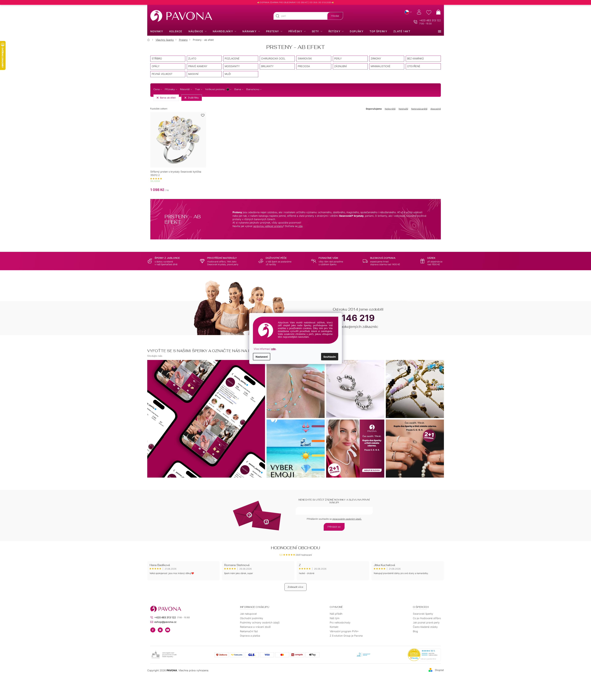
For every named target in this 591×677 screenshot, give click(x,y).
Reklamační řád (249, 631)
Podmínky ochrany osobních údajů (260, 622)
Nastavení (262, 356)
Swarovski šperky (423, 613)
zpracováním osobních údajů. (347, 519)
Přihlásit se (334, 526)
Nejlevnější (390, 108)
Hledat (335, 15)
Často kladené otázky (425, 626)
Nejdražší (403, 108)
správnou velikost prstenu (268, 226)
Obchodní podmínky (251, 618)
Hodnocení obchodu (295, 547)
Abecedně (435, 108)
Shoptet (439, 670)
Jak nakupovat (248, 613)
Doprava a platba (250, 635)
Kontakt (334, 626)
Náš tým (334, 618)
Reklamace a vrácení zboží (255, 626)
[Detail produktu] (178, 139)
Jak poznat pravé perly (426, 622)
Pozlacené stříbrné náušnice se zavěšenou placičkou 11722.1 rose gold (29, 667)
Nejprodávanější (419, 108)
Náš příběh (336, 613)
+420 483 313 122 (430, 20)
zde (273, 348)
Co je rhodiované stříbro (427, 618)
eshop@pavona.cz (165, 621)
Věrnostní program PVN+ (344, 631)
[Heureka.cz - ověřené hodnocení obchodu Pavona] (424, 654)
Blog (415, 631)
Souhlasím (329, 356)
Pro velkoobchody (340, 622)
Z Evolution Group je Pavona (346, 635)
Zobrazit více (295, 587)
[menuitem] (156, 31)
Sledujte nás (154, 355)
